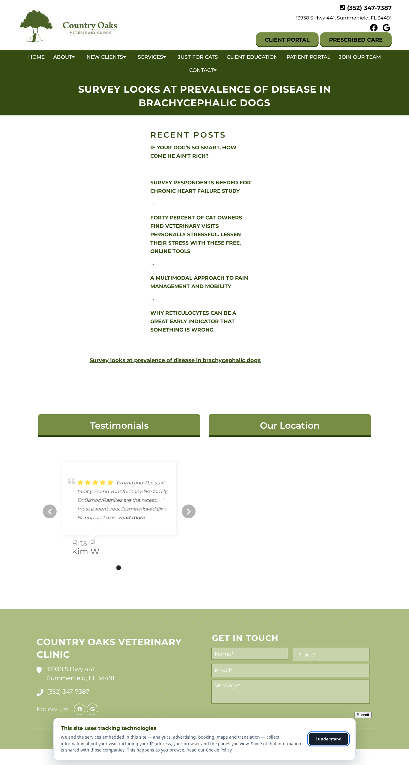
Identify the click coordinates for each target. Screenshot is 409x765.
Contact (201, 70)
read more (132, 517)
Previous (50, 511)
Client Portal (287, 40)
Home (36, 57)
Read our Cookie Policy (209, 750)
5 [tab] (136, 567)
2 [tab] (109, 567)
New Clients (105, 57)
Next (189, 511)
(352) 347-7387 (369, 7)
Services (150, 57)
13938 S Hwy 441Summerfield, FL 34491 (80, 673)
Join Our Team (360, 57)
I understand (329, 739)
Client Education (252, 57)
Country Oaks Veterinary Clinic (109, 648)
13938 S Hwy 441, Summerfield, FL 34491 (344, 18)
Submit (363, 715)
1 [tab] (100, 567)
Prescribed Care (356, 40)
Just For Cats (198, 57)
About (62, 57)
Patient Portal (308, 57)
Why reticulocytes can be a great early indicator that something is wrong (193, 321)
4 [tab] (127, 567)
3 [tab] (118, 567)
